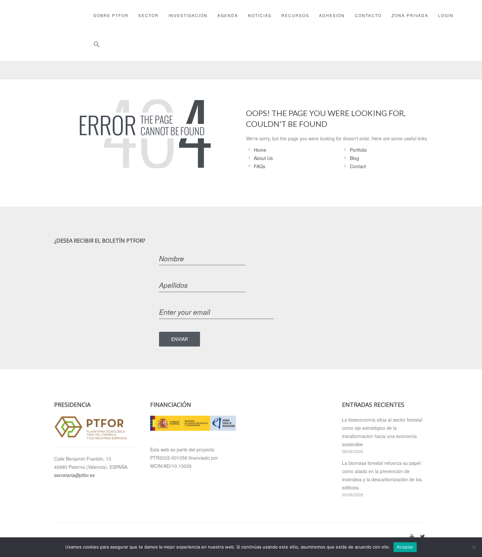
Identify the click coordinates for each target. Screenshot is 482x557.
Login (445, 15)
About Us (263, 158)
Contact (358, 166)
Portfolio (358, 150)
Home (260, 150)
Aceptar (405, 546)
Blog (354, 158)
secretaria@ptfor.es (74, 475)
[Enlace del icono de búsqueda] (97, 45)
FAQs (259, 166)
